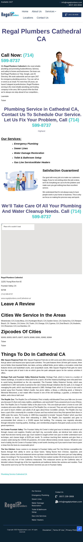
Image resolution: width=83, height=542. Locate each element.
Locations (28, 17)
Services (49, 11)
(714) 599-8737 (7, 294)
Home (25, 11)
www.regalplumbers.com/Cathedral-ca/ (16, 298)
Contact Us (42, 17)
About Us (37, 11)
